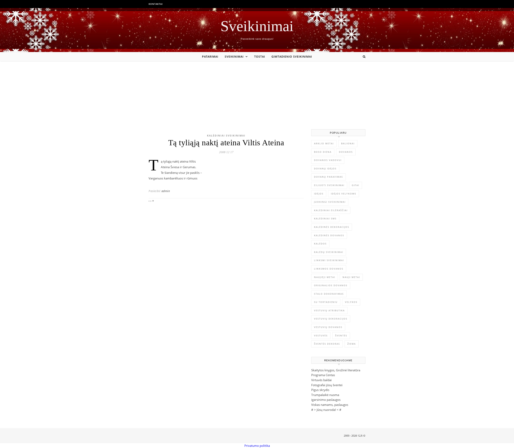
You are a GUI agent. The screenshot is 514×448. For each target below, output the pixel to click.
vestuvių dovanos (328, 327)
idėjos (318, 193)
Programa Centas (323, 375)
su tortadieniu (326, 301)
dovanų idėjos (325, 168)
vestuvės (321, 335)
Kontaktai (156, 3)
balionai (348, 143)
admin (165, 191)
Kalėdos (320, 243)
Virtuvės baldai (321, 380)
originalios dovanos (330, 285)
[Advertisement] (257, 91)
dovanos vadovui (328, 160)
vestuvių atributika (329, 310)
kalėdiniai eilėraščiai (331, 210)
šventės (341, 335)
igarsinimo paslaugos (326, 400)
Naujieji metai (324, 277)
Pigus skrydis (320, 390)
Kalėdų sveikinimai (328, 252)
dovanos (346, 151)
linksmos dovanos (328, 268)
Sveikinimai (257, 26)
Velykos (351, 301)
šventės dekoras (327, 343)
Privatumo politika (257, 446)
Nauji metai (351, 277)
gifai (355, 185)
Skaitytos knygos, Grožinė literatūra (335, 370)
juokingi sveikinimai (330, 201)
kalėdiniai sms (325, 218)
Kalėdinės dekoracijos (331, 226)
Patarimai (210, 56)
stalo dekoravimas (329, 293)
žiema (351, 343)
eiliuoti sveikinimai (329, 185)
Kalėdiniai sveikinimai (226, 135)
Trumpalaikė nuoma (325, 395)
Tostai (259, 56)
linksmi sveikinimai (329, 260)
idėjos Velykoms (343, 193)
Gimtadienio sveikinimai (291, 56)
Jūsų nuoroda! (326, 410)
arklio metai (324, 143)
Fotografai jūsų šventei (327, 385)
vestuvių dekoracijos (330, 318)
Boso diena (322, 151)
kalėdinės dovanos (329, 235)
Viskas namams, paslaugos (329, 405)
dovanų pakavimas (328, 176)
